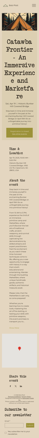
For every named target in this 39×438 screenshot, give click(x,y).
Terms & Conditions (14, 396)
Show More (14, 328)
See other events (19, 134)
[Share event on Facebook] (10, 386)
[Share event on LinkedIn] (21, 386)
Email (7, 421)
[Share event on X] (16, 386)
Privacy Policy (26, 396)
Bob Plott (13, 5)
